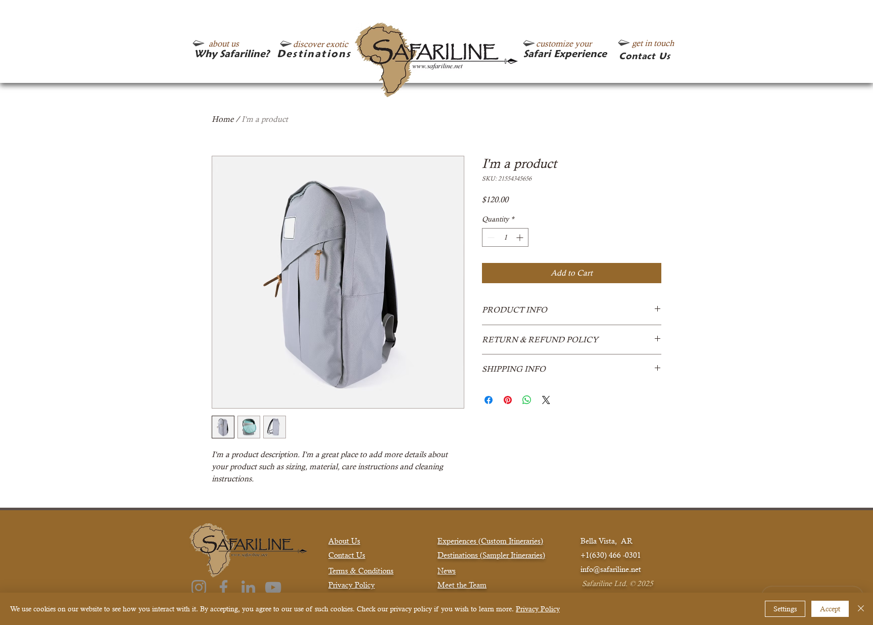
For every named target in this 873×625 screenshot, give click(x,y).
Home (222, 119)
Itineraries (527, 555)
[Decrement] (489, 237)
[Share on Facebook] (488, 400)
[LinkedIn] (248, 587)
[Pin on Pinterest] (508, 400)
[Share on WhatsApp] (527, 400)
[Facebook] (223, 587)
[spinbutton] (505, 237)
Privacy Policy (538, 609)
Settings (785, 609)
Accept (830, 609)
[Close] (861, 609)
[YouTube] (273, 587)
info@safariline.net (610, 569)
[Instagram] (199, 587)
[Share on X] (546, 400)
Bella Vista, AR (606, 541)
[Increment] (520, 237)
